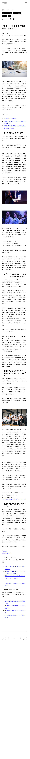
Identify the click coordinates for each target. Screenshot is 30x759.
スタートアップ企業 (7, 13)
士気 (10, 15)
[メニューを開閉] (26, 3)
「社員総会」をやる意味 (10, 119)
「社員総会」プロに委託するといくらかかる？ (14, 499)
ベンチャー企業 (16, 13)
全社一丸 (5, 15)
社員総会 (4, 10)
